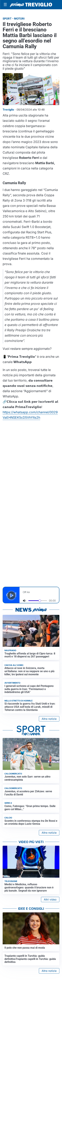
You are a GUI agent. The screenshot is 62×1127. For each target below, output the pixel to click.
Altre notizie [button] (49, 718)
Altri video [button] (50, 899)
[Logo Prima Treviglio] (31, 4)
